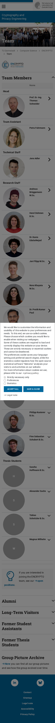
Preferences (13, 380)
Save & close (33, 389)
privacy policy (31, 373)
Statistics (11, 383)
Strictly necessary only (18, 377)
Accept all (13, 389)
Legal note (12, 395)
